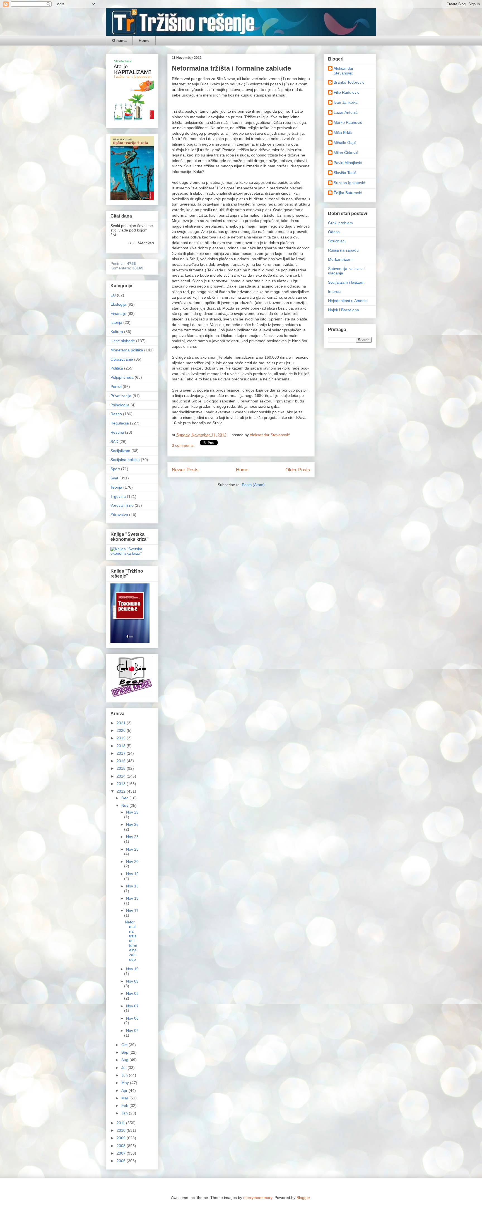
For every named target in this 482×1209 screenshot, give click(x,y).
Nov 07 (132, 1006)
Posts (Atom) (253, 484)
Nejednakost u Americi (347, 300)
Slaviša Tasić (345, 172)
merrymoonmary (257, 1197)
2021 (122, 723)
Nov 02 (132, 1030)
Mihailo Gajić (345, 142)
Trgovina (118, 496)
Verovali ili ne (122, 505)
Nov (125, 805)
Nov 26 (132, 824)
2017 (122, 753)
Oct (125, 1045)
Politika (116, 368)
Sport (115, 469)
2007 (122, 1153)
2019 (122, 738)
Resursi (117, 432)
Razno (116, 414)
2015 (122, 768)
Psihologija (119, 405)
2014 (122, 776)
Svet (114, 478)
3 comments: (184, 445)
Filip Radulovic (346, 92)
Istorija (116, 322)
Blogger (303, 1197)
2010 (122, 1130)
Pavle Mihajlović (348, 162)
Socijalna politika (125, 459)
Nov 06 (132, 1018)
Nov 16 (132, 886)
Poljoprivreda (122, 377)
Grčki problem (340, 223)
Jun (125, 1075)
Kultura (116, 331)
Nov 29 (132, 812)
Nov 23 (132, 849)
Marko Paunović (348, 122)
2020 (122, 730)
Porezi (116, 386)
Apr (125, 1090)
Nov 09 (132, 981)
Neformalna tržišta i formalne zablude (231, 68)
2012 (122, 791)
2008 (122, 1145)
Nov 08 (132, 993)
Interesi (334, 291)
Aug (125, 1060)
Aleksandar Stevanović (343, 70)
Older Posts (297, 469)
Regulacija (119, 423)
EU (113, 295)
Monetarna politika (126, 350)
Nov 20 (132, 861)
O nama (119, 40)
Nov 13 (132, 898)
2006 (122, 1161)
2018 (122, 746)
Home (144, 40)
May (125, 1082)
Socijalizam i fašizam (346, 282)
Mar (125, 1098)
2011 (121, 1123)
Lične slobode (122, 341)
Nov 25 (132, 836)
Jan (125, 1113)
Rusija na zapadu (343, 250)
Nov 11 (132, 910)
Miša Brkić (343, 132)
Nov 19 (132, 874)
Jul (124, 1067)
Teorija (116, 487)
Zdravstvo (119, 514)
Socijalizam (120, 450)
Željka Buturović (348, 192)
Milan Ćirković (346, 152)
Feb (125, 1105)
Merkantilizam (340, 259)
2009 (122, 1138)
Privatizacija (120, 396)
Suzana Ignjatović (349, 182)
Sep (125, 1052)
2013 (122, 783)
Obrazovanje (121, 359)
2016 (122, 761)
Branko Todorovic (349, 82)
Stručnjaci (336, 241)
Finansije (118, 313)
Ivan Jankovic (346, 102)
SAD (114, 441)
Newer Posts (185, 469)
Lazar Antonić (346, 112)
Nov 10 (132, 969)
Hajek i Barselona (343, 310)
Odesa (334, 232)
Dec (125, 798)
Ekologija (118, 304)
